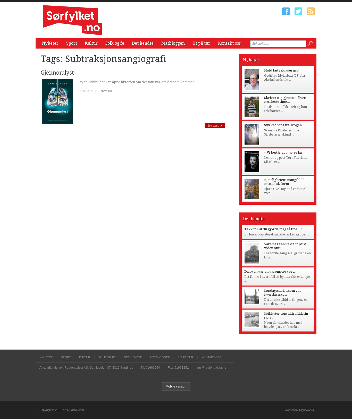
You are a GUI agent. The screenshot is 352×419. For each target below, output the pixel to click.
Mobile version (176, 386)
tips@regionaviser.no (211, 367)
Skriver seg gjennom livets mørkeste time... (285, 100)
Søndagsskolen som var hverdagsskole (282, 292)
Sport (71, 43)
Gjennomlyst (57, 72)
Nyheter (50, 43)
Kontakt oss (229, 43)
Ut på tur (201, 43)
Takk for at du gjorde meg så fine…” (273, 229)
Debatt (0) (105, 91)
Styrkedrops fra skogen (283, 125)
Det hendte (143, 43)
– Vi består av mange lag (283, 152)
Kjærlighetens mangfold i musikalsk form (284, 182)
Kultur (91, 43)
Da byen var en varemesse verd (269, 271)
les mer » (215, 125)
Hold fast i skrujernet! (281, 70)
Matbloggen (173, 43)
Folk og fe (114, 43)
